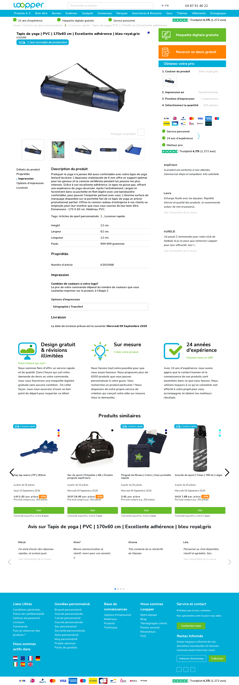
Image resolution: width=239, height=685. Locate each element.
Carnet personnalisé (67, 618)
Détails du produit (28, 169)
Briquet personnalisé (68, 610)
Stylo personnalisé (66, 635)
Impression (26, 179)
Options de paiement (26, 618)
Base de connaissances (115, 607)
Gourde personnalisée (69, 614)
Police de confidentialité (28, 614)
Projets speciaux (65, 643)
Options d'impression (30, 183)
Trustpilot (200, 20)
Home (17, 25)
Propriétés (23, 174)
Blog (143, 619)
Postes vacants (150, 627)
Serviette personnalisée (70, 631)
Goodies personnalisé (72, 604)
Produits (109, 623)
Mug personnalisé (66, 639)
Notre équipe (148, 615)
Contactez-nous (191, 626)
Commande (20, 626)
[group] (83, 87)
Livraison (22, 188)
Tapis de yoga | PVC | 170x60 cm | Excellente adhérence (129, 25)
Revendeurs (148, 632)
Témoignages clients (153, 623)
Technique (110, 627)
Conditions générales (26, 610)
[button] (17, 87)
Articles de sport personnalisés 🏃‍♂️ (45, 25)
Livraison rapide (79, 25)
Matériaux (110, 619)
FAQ (143, 636)
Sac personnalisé (65, 626)
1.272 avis (218, 20)
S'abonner (217, 658)
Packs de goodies (66, 647)
